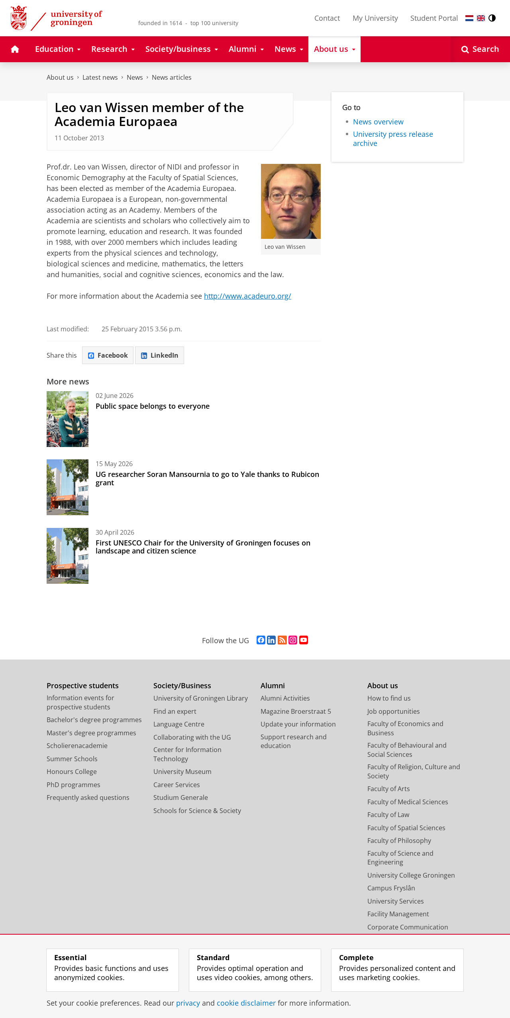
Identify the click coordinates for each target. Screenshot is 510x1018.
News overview (378, 121)
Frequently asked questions (88, 797)
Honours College (72, 771)
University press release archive (393, 139)
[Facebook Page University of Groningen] (261, 640)
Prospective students (83, 685)
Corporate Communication (407, 927)
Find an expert (174, 711)
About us (60, 77)
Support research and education (294, 741)
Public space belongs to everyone (153, 406)
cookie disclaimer (246, 1003)
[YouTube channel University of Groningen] (303, 640)
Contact (327, 18)
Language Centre (178, 724)
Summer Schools (72, 758)
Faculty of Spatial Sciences (406, 827)
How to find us (389, 698)
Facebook (113, 355)
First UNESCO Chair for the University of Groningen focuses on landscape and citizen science (203, 547)
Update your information (298, 724)
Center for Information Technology (187, 754)
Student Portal (434, 18)
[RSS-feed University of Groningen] (282, 640)
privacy (188, 1003)
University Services (395, 901)
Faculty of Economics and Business (405, 728)
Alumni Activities (285, 698)
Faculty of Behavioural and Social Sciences (407, 750)
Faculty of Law (388, 814)
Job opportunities (393, 711)
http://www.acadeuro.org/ (247, 296)
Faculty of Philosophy (399, 840)
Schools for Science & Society (197, 810)
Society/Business (182, 685)
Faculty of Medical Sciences (407, 801)
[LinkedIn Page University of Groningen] (271, 640)
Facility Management (398, 914)
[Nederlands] (469, 18)
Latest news (100, 77)
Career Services (176, 784)
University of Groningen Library (200, 698)
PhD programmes (73, 784)
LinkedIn (164, 355)
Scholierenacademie (77, 745)
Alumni (273, 685)
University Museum (182, 771)
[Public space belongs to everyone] (67, 419)
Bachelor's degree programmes (94, 719)
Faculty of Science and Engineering (400, 858)
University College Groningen (411, 875)
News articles (172, 77)
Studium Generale (180, 797)
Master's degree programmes (91, 733)
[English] (481, 18)
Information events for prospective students (80, 702)
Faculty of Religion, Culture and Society (413, 771)
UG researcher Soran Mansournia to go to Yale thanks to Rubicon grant (207, 478)
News (135, 77)
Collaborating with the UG (192, 737)
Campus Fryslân (391, 888)
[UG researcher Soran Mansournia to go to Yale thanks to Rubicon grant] (67, 487)
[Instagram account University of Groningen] (292, 640)
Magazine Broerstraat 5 (296, 711)
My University (375, 18)
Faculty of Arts (388, 788)
